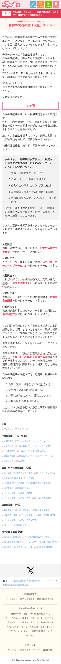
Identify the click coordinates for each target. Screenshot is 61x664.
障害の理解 (23, 456)
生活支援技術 (9, 451)
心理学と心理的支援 (23, 473)
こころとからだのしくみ (42, 456)
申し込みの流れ (12, 618)
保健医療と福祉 (10, 515)
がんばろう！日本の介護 (19, 650)
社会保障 (30, 478)
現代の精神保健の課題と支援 (37, 537)
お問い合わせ (13, 627)
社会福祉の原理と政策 (13, 478)
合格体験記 (13, 622)
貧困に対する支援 (41, 510)
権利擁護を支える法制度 (14, 483)
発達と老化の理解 (38, 451)
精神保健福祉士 (27, 599)
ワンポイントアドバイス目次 (16, 429)
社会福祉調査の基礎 (42, 498)
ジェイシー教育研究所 (43, 650)
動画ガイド (50, 618)
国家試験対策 (47, 622)
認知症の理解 (9, 456)
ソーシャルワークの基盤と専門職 (18, 493)
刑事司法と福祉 (23, 488)
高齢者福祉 (8, 510)
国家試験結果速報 (45, 599)
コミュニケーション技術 (40, 446)
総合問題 (21, 461)
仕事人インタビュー (29, 622)
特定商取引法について (42, 631)
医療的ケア (8, 461)
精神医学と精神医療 (12, 537)
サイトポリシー (47, 627)
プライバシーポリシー (19, 631)
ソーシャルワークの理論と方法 (17, 498)
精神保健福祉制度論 (44, 547)
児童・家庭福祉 (23, 510)
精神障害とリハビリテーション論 (18, 547)
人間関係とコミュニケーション (36, 441)
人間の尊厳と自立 (11, 441)
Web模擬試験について (40, 613)
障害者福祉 (8, 488)
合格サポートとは (19, 613)
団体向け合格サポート (32, 618)
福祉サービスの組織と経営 (15, 525)
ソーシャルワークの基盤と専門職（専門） (39, 515)
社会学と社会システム (45, 473)
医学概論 (7, 473)
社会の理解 (8, 446)
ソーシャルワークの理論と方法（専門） (21, 520)
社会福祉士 (13, 599)
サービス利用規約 (29, 627)
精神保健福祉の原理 (12, 542)
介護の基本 (22, 446)
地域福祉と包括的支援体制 (39, 483)
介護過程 (23, 451)
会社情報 (30, 635)
